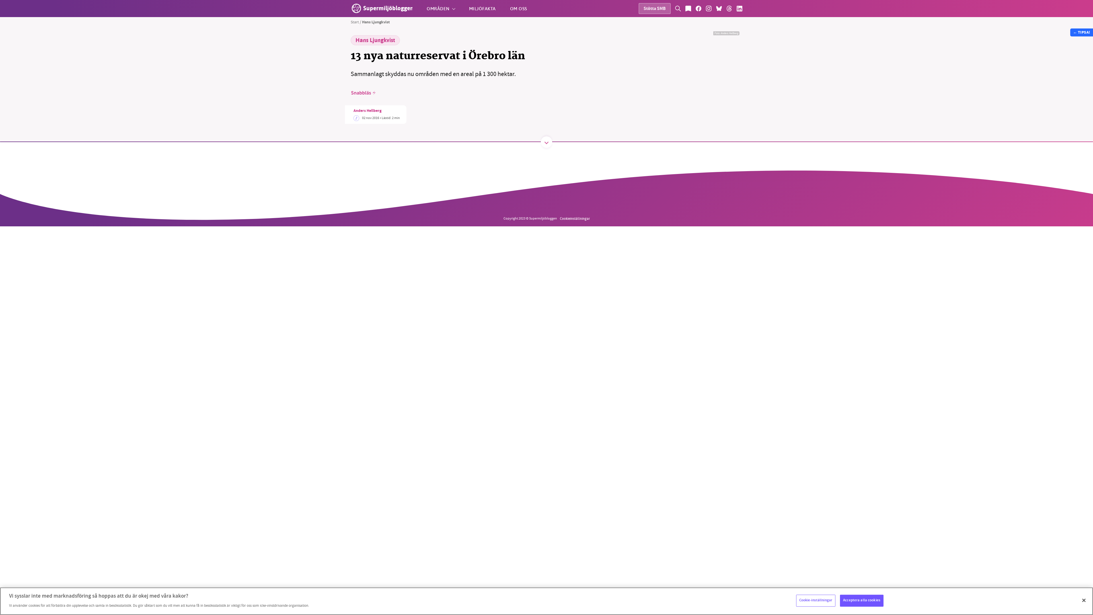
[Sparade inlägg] (688, 8)
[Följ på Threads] (729, 8)
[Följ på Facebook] (698, 8)
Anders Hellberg (367, 111)
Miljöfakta (482, 8)
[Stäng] (1084, 600)
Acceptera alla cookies (861, 600)
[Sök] (678, 8)
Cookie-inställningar (816, 600)
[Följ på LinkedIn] (739, 8)
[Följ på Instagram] (709, 8)
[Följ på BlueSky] (719, 8)
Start (355, 21)
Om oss (518, 8)
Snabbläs (361, 93)
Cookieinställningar (575, 218)
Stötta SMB (655, 9)
